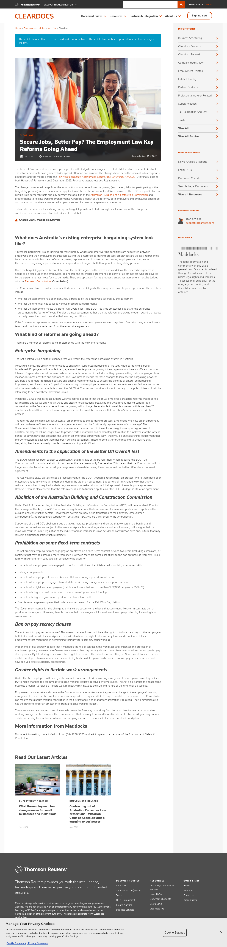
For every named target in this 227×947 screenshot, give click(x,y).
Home (18, 28)
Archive (52, 28)
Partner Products (188, 87)
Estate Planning (187, 79)
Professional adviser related (195, 95)
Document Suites (91, 16)
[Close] (221, 932)
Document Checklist (189, 178)
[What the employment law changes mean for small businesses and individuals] (37, 779)
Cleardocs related (189, 54)
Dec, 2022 (28, 156)
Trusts (181, 120)
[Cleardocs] (27, 5)
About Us (171, 16)
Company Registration (191, 62)
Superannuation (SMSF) (128, 890)
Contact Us (194, 4)
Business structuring (190, 38)
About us (188, 890)
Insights (41, 28)
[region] (113, 932)
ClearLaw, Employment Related (57, 156)
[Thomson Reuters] (41, 869)
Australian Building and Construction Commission (119, 194)
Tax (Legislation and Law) (193, 111)
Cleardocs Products (189, 46)
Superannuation (187, 103)
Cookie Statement (16, 943)
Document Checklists (160, 898)
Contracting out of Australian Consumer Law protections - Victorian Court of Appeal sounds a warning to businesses (88, 814)
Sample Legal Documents (193, 186)
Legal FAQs (185, 170)
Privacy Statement (37, 943)
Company (121, 885)
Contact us (189, 895)
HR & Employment (125, 899)
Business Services (125, 909)
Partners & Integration (144, 16)
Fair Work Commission (38, 281)
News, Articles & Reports (192, 161)
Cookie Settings (175, 932)
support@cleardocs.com (200, 222)
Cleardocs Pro (157, 908)
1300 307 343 (193, 219)
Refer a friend (191, 899)
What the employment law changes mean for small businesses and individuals (37, 810)
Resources (116, 16)
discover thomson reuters (59, 5)
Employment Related (190, 71)
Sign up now (199, 15)
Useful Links (156, 903)
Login (209, 4)
